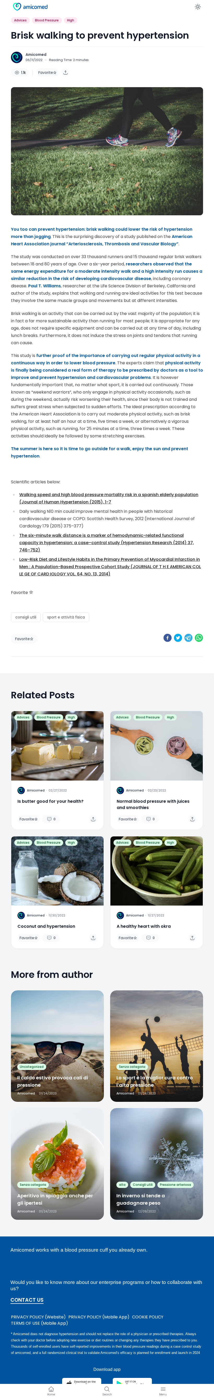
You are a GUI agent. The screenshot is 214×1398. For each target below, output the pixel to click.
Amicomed (36, 54)
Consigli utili (143, 1184)
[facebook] (167, 638)
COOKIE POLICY (147, 1317)
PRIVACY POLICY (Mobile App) (98, 1317)
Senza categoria (132, 1066)
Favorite (45, 72)
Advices (20, 20)
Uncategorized (32, 1066)
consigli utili (25, 617)
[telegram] (188, 638)
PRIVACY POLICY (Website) (38, 1317)
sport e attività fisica (66, 617)
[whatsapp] (199, 638)
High (70, 20)
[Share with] (65, 72)
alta (122, 1184)
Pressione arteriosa (175, 1184)
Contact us (27, 1300)
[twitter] (178, 638)
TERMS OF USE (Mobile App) (39, 1323)
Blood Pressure (47, 20)
